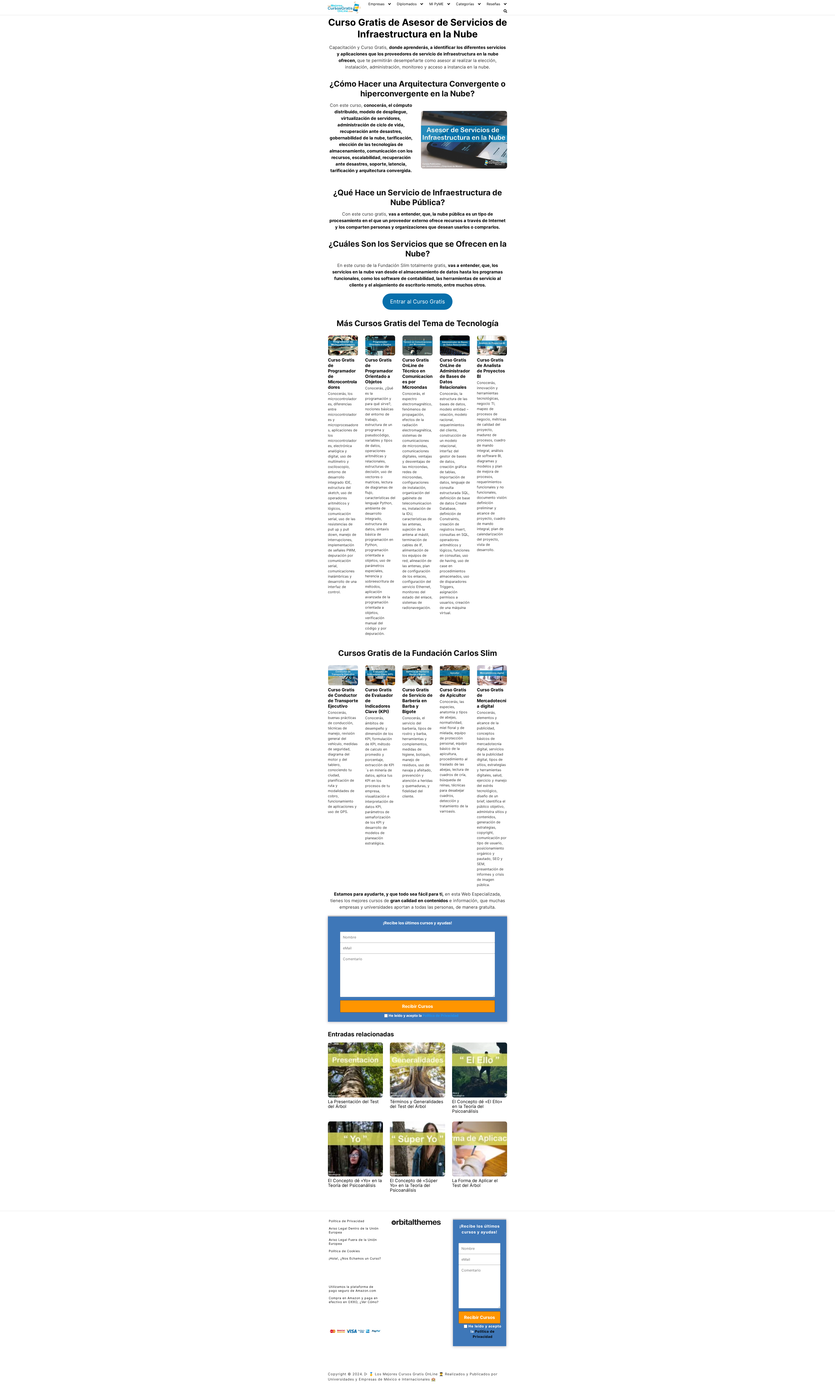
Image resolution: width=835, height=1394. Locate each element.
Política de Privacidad (440, 1015)
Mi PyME (436, 4)
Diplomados (407, 4)
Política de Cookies (344, 1251)
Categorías (465, 4)
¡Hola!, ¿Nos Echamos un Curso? (355, 1258)
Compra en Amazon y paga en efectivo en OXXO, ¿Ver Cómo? (354, 1300)
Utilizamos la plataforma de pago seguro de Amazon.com (352, 1288)
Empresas (376, 4)
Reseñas (493, 4)
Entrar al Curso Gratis (417, 301)
